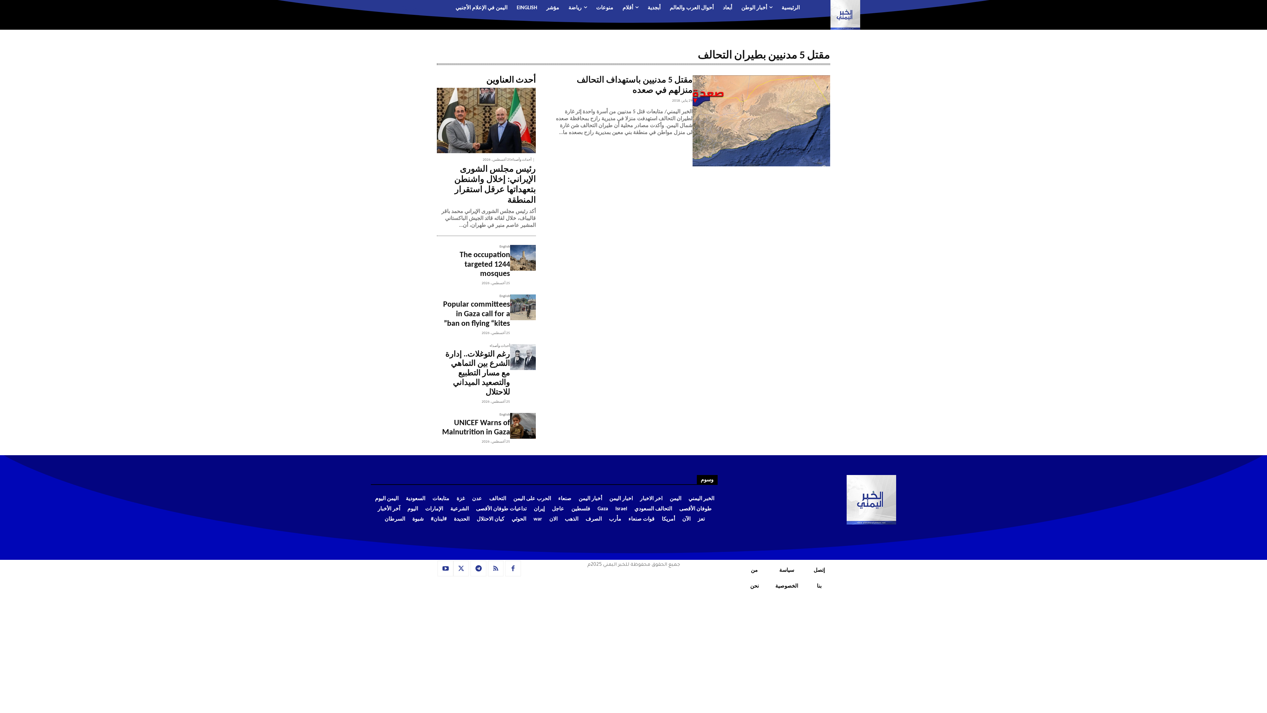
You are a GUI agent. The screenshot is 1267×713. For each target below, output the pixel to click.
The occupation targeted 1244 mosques (485, 264)
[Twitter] (461, 569)
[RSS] (496, 569)
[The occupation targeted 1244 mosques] (523, 258)
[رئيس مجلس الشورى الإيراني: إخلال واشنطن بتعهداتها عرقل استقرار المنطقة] (486, 120)
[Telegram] (478, 569)
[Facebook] (513, 569)
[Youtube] (445, 569)
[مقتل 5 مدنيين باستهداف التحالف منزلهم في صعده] (761, 120)
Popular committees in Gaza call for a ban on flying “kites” (476, 314)
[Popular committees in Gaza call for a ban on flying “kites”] (523, 307)
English (505, 247)
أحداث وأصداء (521, 160)
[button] (411, 8)
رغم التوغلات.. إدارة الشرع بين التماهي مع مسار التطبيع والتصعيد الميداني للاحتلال (477, 373)
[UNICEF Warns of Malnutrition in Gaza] (523, 426)
